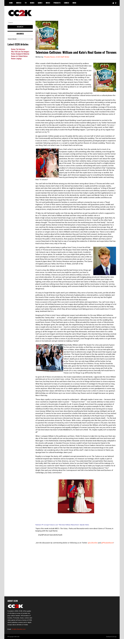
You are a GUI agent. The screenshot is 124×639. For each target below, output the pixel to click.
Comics (66, 3)
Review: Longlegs (16, 58)
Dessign (114, 636)
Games (40, 3)
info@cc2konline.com (19, 629)
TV (26, 3)
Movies (18, 3)
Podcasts (57, 3)
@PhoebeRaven (107, 543)
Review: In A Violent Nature (19, 56)
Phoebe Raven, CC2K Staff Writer (56, 57)
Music (48, 3)
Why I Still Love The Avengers (20, 51)
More (74, 3)
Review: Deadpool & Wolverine (20, 54)
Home (11, 3)
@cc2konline (93, 543)
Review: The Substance (18, 49)
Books (32, 3)
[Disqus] (76, 569)
